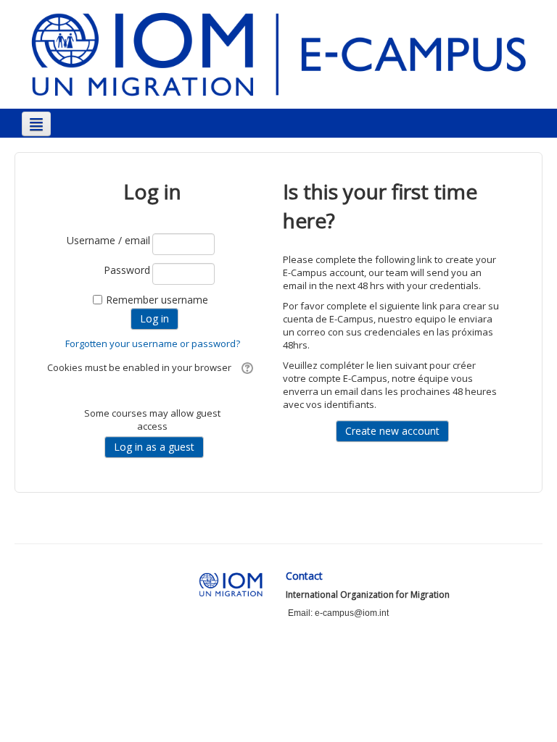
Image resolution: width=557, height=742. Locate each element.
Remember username (157, 300)
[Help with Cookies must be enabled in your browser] (245, 367)
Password (127, 270)
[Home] (278, 53)
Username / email (108, 240)
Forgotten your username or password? (152, 343)
